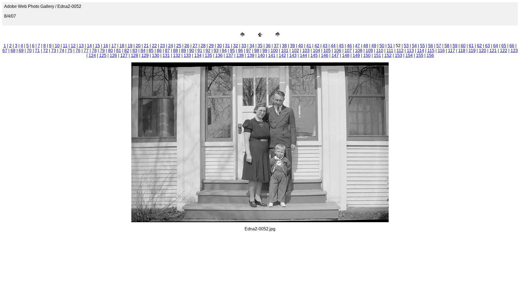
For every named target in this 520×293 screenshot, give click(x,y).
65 (503, 45)
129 (145, 55)
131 (166, 55)
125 (102, 55)
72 (45, 50)
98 (256, 50)
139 (250, 55)
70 (29, 50)
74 (61, 50)
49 (373, 45)
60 (463, 45)
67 (4, 50)
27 (195, 45)
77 (86, 50)
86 (159, 50)
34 (251, 45)
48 (365, 45)
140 (261, 55)
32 (235, 45)
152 (388, 55)
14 (89, 45)
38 (284, 45)
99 (264, 50)
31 (227, 45)
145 (314, 55)
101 (284, 50)
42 (316, 45)
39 (292, 45)
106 (337, 50)
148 (345, 55)
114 (420, 50)
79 (102, 50)
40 (300, 45)
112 (400, 50)
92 (208, 50)
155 (419, 55)
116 (441, 50)
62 (479, 45)
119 (472, 50)
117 (451, 50)
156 (430, 55)
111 (389, 50)
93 (216, 50)
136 (219, 55)
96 (240, 50)
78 (94, 50)
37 (276, 45)
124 (92, 55)
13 (81, 45)
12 (73, 45)
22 (154, 45)
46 (349, 45)
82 (126, 50)
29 (211, 45)
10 (57, 45)
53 (406, 45)
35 (260, 45)
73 (53, 50)
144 (303, 55)
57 (438, 45)
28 (203, 45)
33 (243, 45)
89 (183, 50)
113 (410, 50)
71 (37, 50)
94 (224, 50)
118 (461, 50)
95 (232, 50)
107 (348, 50)
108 (358, 50)
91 (199, 50)
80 (110, 50)
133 (187, 55)
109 (369, 50)
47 (357, 45)
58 (446, 45)
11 (65, 45)
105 (327, 50)
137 (229, 55)
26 (186, 45)
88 (175, 50)
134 (198, 55)
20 (138, 45)
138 (240, 55)
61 (471, 45)
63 (487, 45)
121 (493, 50)
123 (514, 50)
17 (113, 45)
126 (113, 55)
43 (325, 45)
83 (134, 50)
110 (379, 50)
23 (162, 45)
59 (455, 45)
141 (271, 55)
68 (13, 50)
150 (366, 55)
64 (495, 45)
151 (377, 55)
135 (208, 55)
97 (248, 50)
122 (503, 50)
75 (69, 50)
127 (124, 55)
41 (308, 45)
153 (398, 55)
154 (409, 55)
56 (430, 45)
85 (151, 50)
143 (293, 55)
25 (178, 45)
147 (335, 55)
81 (118, 50)
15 (97, 45)
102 (295, 50)
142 (282, 55)
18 (121, 45)
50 (381, 45)
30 (219, 45)
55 (422, 45)
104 (316, 50)
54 (414, 45)
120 (482, 50)
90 (191, 50)
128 (134, 55)
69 (21, 50)
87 (167, 50)
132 (176, 55)
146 (324, 55)
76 (78, 50)
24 (170, 45)
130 (155, 55)
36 (268, 45)
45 (341, 45)
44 (333, 45)
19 (130, 45)
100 (274, 50)
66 (511, 45)
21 (146, 45)
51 (390, 45)
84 (143, 50)
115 (430, 50)
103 (306, 50)
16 (105, 45)
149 (356, 55)
